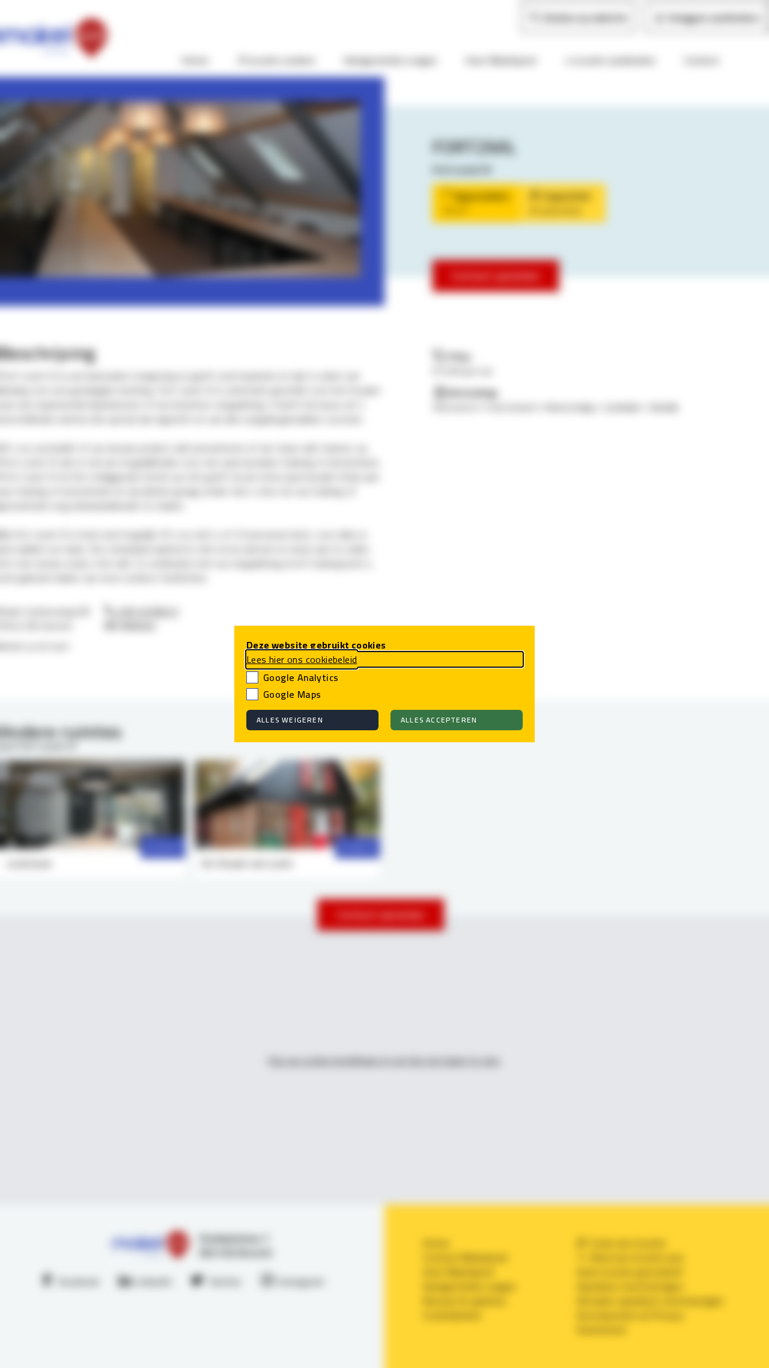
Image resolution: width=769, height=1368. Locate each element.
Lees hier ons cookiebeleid (301, 659)
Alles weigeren (290, 720)
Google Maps (292, 694)
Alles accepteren (439, 720)
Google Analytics (300, 677)
